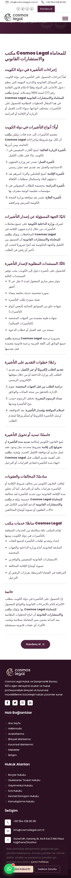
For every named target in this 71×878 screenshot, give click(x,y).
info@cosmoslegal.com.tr (24, 2)
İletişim (12, 755)
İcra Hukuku (15, 791)
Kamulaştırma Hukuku (21, 801)
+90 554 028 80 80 (55, 2)
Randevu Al (46, 8)
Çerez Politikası (40, 862)
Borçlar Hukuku (17, 775)
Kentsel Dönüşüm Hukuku (23, 796)
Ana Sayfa (14, 723)
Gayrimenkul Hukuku (20, 785)
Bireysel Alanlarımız (19, 739)
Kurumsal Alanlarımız (20, 744)
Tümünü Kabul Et (19, 869)
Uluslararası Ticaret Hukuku (24, 780)
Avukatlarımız (16, 734)
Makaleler (14, 750)
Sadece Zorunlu (47, 869)
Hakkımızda (15, 728)
